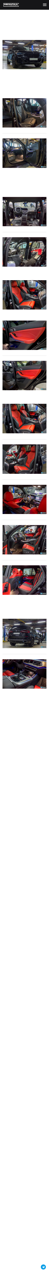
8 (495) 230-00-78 (28, 698)
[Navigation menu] (44, 5)
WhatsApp (18, 701)
